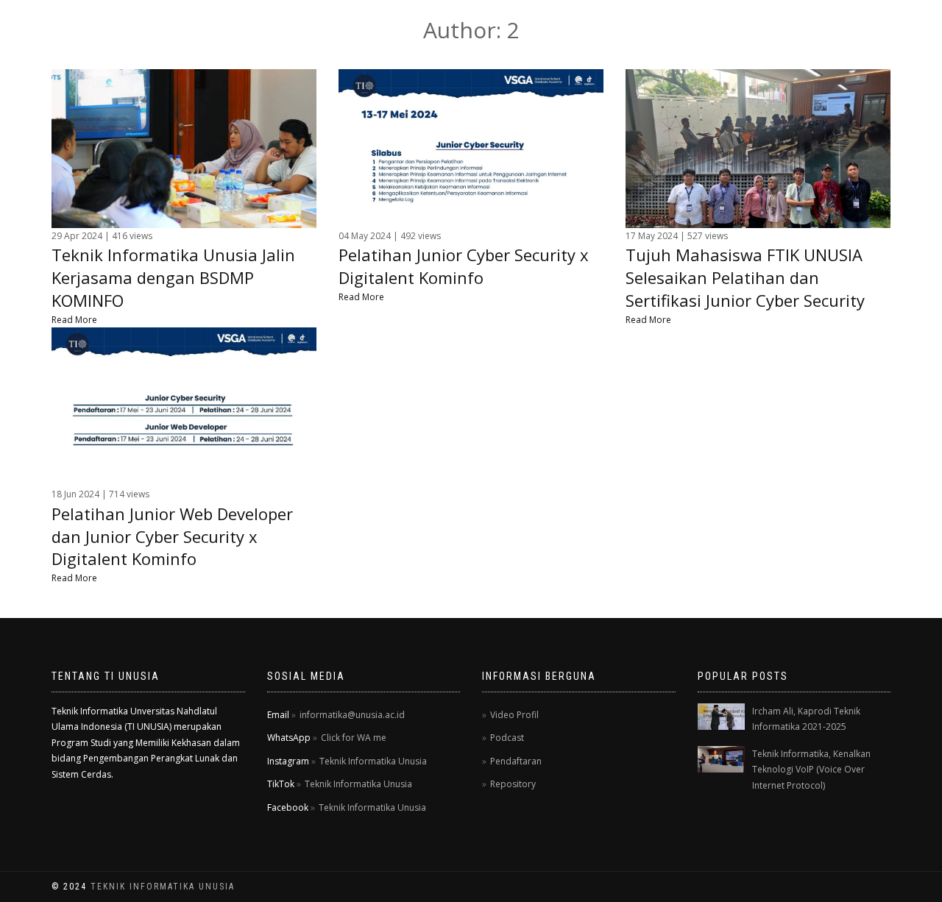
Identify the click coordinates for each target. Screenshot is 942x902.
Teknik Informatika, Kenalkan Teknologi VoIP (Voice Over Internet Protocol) (811, 769)
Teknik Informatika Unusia (373, 761)
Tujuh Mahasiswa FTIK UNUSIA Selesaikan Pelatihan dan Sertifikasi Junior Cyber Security (745, 277)
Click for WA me (353, 737)
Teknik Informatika (152, 29)
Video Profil (514, 715)
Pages (685, 29)
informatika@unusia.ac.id (352, 715)
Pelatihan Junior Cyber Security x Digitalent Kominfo (464, 266)
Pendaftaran (516, 761)
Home (575, 29)
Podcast (507, 737)
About (629, 29)
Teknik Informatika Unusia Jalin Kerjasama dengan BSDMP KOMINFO (173, 277)
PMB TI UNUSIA (850, 29)
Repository (513, 784)
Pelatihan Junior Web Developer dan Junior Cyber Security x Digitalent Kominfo (172, 536)
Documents (755, 29)
